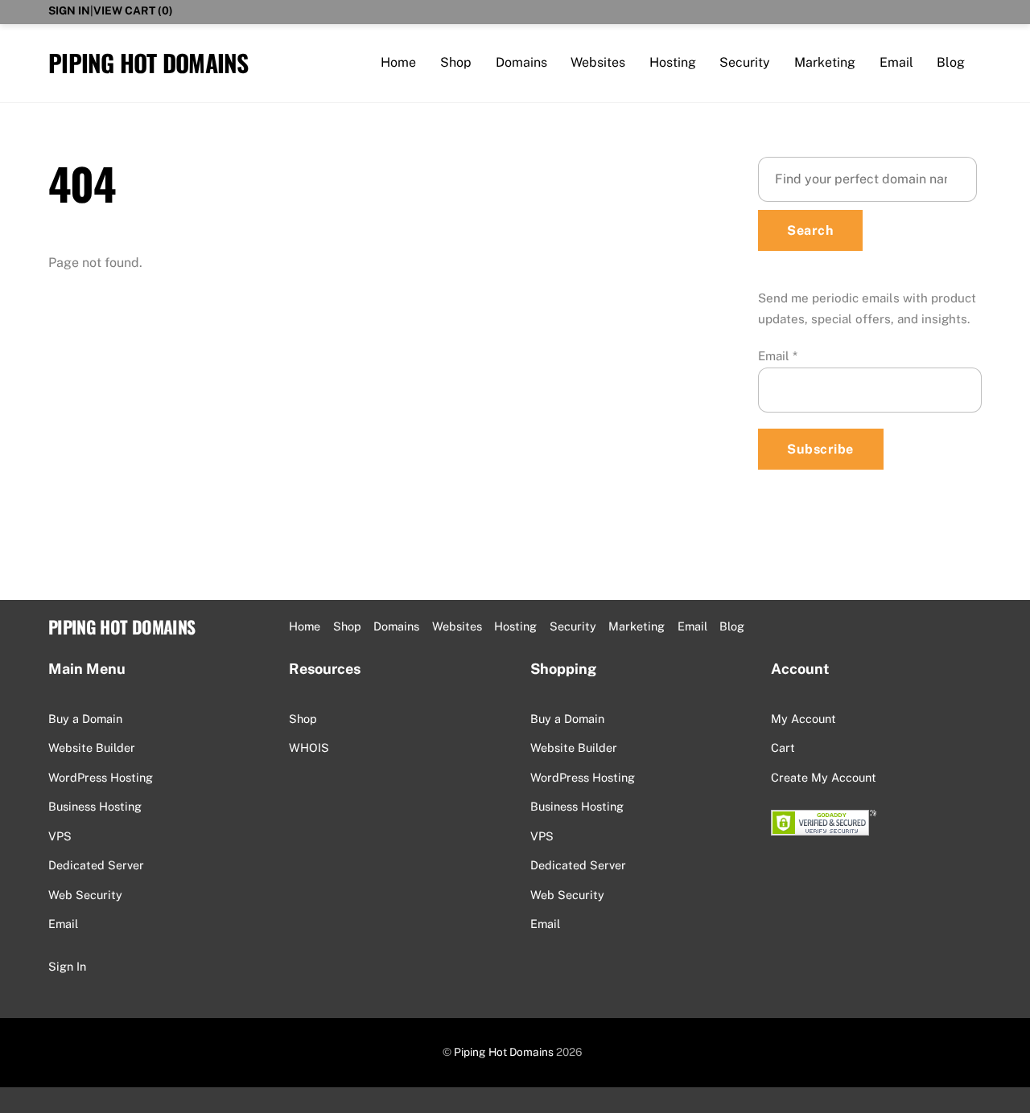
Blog (951, 62)
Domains (521, 62)
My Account (803, 718)
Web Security (85, 894)
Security (744, 62)
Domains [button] (396, 626)
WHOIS (309, 747)
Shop (456, 62)
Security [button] (573, 626)
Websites (598, 62)
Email (896, 62)
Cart (783, 747)
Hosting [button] (515, 626)
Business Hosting (95, 806)
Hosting (672, 62)
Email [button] (692, 626)
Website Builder (91, 747)
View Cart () (133, 10)
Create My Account (823, 777)
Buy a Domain (85, 718)
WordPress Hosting (100, 777)
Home (398, 62)
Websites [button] (457, 626)
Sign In (69, 10)
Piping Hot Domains (504, 1051)
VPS (60, 836)
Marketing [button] (636, 626)
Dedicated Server (96, 865)
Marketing (824, 62)
